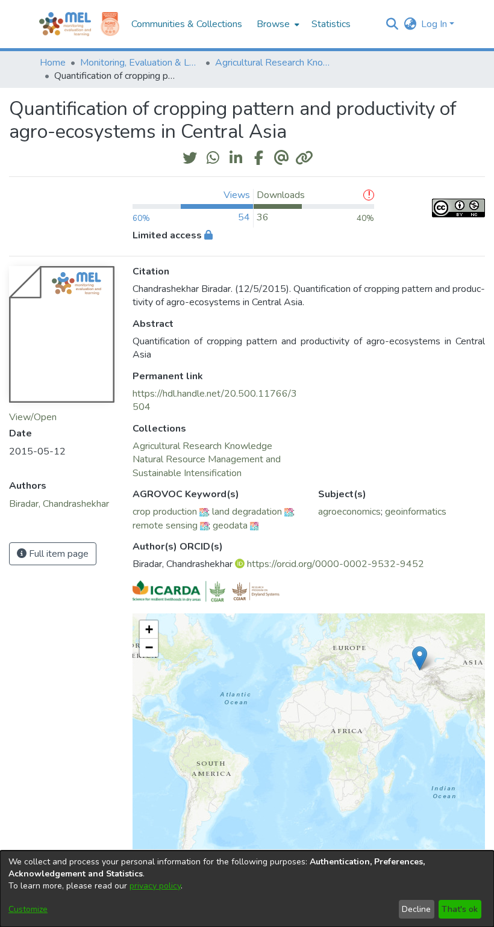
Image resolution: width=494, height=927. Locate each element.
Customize (28, 909)
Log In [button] (435, 24)
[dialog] (247, 889)
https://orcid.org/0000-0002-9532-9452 (335, 564)
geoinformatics (415, 511)
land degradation (247, 511)
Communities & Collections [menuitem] (186, 24)
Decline (416, 909)
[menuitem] (276, 24)
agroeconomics (349, 511)
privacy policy (155, 885)
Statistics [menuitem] (331, 24)
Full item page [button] (58, 553)
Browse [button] (273, 24)
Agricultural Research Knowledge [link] (275, 62)
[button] (391, 24)
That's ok (460, 909)
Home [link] (53, 62)
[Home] (65, 24)
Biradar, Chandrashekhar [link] (59, 503)
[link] (202, 446)
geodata (230, 525)
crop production (165, 511)
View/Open (33, 417)
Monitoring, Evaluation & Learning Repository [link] (140, 62)
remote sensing (165, 525)
